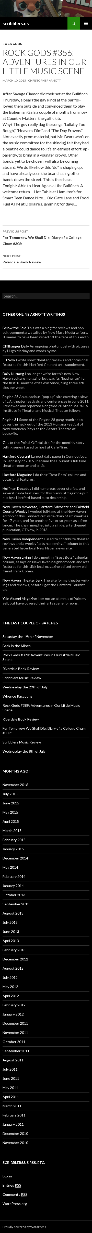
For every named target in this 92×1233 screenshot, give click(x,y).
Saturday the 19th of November (28, 636)
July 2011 (10, 1069)
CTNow (9, 360)
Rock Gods (12, 44)
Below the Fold (14, 328)
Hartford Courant (16, 456)
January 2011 (13, 1124)
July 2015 (10, 794)
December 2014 (15, 858)
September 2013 (16, 904)
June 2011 (11, 1078)
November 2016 (15, 784)
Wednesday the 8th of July (24, 751)
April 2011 (11, 1097)
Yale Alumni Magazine (20, 598)
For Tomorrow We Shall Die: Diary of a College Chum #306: (42, 237)
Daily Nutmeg (13, 373)
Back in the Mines (17, 646)
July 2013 (10, 922)
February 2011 (14, 1115)
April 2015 (11, 821)
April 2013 (11, 941)
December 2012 (15, 959)
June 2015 (11, 803)
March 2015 (12, 830)
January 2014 (13, 885)
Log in (7, 1176)
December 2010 (15, 1133)
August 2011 (13, 1060)
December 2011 (15, 1023)
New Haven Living (17, 557)
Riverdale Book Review (22, 259)
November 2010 (15, 1142)
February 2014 (14, 876)
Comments (15, 1194)
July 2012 (10, 977)
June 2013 (11, 931)
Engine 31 (10, 419)
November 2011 (15, 1032)
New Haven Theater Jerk (22, 580)
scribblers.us (16, 23)
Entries (12, 1185)
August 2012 (13, 968)
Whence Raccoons (17, 696)
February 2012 (14, 1005)
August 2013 (13, 913)
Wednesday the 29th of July (25, 687)
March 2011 (12, 1106)
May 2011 (10, 1087)
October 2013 (14, 895)
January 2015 (13, 849)
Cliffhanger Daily (16, 346)
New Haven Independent (23, 539)
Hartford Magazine (17, 474)
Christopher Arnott (44, 80)
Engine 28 (10, 396)
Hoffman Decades (17, 488)
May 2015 (10, 812)
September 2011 (16, 1051)
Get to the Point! (16, 442)
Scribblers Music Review (22, 678)
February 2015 (14, 840)
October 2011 (14, 1041)
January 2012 (13, 1014)
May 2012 (10, 986)
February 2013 (14, 950)
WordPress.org (15, 1203)
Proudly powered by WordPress (24, 1227)
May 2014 (10, 867)
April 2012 (11, 996)
